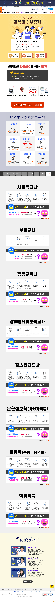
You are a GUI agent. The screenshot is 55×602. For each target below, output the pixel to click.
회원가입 (43, 6)
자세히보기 (49, 2)
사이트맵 (45, 591)
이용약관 (22, 591)
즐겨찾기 (46, 6)
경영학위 (36, 12)
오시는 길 (49, 591)
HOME (41, 6)
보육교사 (8, 12)
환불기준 (26, 591)
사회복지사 (4, 12)
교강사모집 (40, 591)
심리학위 (41, 12)
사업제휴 (35, 591)
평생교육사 (27, 12)
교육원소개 (5, 591)
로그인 (51, 9)
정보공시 (31, 591)
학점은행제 (10, 591)
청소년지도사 (32, 12)
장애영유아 (13, 12)
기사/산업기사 (45, 12)
